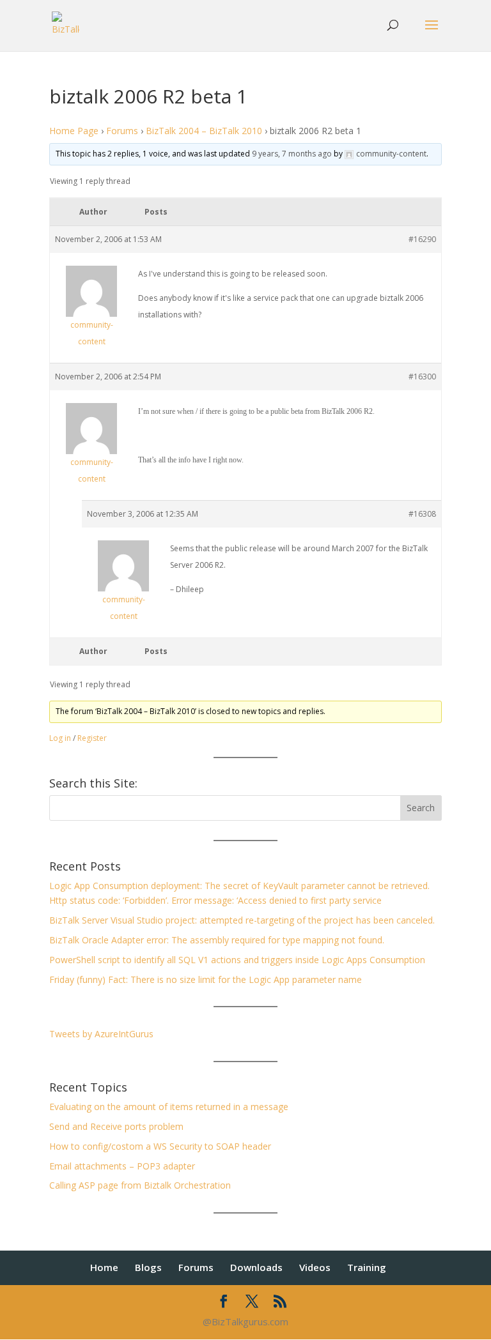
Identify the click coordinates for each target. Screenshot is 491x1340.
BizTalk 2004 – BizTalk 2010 (204, 131)
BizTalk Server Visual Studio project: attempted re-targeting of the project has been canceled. (242, 920)
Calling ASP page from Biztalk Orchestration (140, 1185)
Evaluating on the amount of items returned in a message (168, 1106)
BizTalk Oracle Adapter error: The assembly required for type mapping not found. (216, 940)
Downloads (256, 1267)
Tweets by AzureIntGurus (101, 1034)
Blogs (148, 1267)
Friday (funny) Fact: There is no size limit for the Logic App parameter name (205, 979)
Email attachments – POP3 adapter (122, 1166)
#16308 (422, 513)
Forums (122, 131)
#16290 (422, 239)
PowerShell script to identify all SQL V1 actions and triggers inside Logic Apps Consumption (237, 960)
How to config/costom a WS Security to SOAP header (160, 1146)
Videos (315, 1267)
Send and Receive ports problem (116, 1126)
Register (92, 738)
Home (104, 1267)
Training (366, 1267)
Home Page (73, 131)
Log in (60, 738)
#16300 (422, 376)
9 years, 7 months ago (292, 153)
